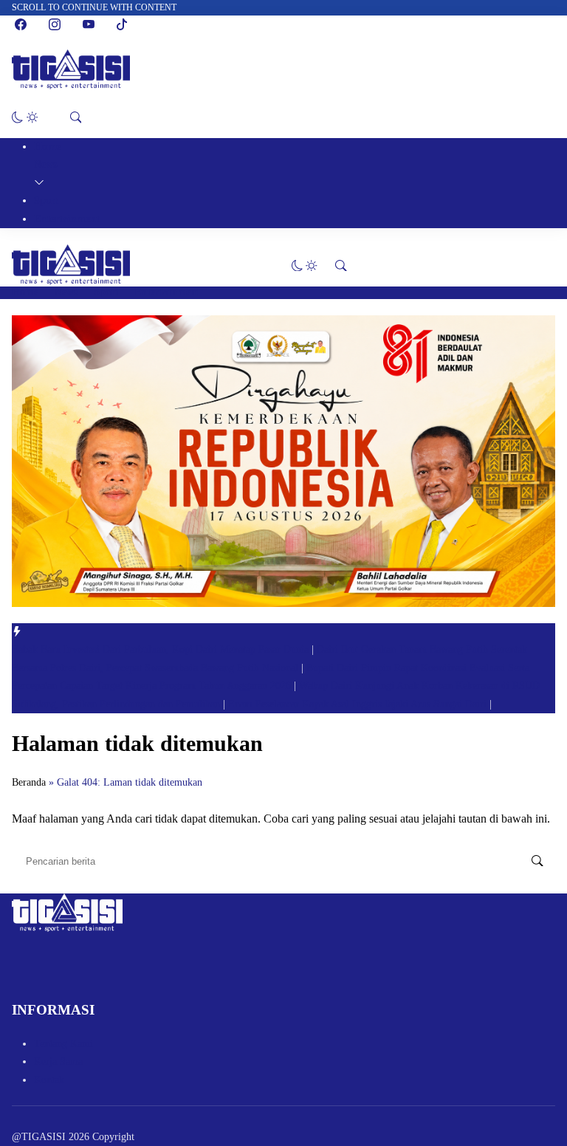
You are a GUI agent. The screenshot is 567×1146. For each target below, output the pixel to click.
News (45, 164)
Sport (46, 200)
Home (47, 146)
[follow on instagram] (54, 24)
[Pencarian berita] (537, 861)
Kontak (49, 1079)
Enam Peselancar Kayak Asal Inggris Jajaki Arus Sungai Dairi (358, 704)
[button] (25, 117)
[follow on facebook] (21, 24)
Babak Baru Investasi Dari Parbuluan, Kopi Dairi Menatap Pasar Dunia (162, 649)
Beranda (29, 782)
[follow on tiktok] (122, 24)
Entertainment (67, 218)
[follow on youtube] (88, 24)
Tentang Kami (63, 1043)
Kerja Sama (58, 1061)
